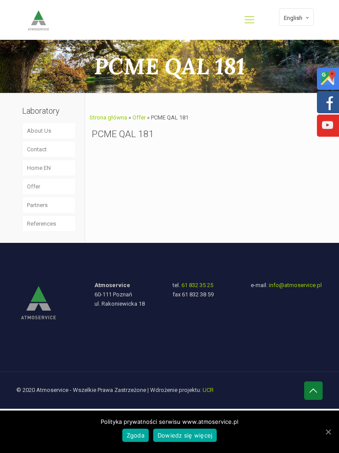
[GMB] (327, 84)
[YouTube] (327, 131)
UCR (208, 390)
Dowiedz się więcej (185, 435)
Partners (37, 205)
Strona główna (108, 117)
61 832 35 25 (197, 285)
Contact (37, 149)
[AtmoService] (38, 20)
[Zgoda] (328, 431)
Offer (139, 117)
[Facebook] (327, 108)
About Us (39, 130)
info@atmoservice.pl (295, 285)
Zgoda (135, 435)
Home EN (39, 168)
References (41, 223)
